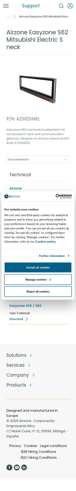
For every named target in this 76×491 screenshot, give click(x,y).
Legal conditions (53, 445)
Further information (52, 255)
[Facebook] (9, 467)
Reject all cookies (38, 291)
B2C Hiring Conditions (39, 457)
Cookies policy (45, 241)
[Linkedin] (24, 467)
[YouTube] (17, 467)
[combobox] (38, 158)
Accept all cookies (38, 267)
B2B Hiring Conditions (38, 451)
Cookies (30, 445)
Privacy (15, 445)
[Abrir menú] (6, 6)
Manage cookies (35, 279)
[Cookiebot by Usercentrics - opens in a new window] (55, 196)
